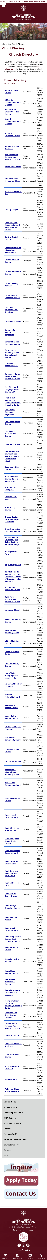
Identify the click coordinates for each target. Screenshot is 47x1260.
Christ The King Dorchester (11, 284)
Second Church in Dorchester (12, 960)
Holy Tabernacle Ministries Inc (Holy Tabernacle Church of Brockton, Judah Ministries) (13, 577)
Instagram (23, 1245)
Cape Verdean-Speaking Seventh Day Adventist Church (12, 226)
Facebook (19, 1245)
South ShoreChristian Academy (23, 16)
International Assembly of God (12, 631)
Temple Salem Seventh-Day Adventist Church (12, 1025)
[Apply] (21, 1185)
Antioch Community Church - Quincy (13, 121)
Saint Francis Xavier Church (11, 894)
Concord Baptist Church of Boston (12, 343)
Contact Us (30, 1258)
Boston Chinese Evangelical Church (13, 179)
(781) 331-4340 (28, 1230)
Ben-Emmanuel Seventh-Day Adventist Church (12, 157)
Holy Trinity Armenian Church (12, 588)
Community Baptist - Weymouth (10, 332)
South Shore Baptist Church (11, 972)
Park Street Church (13, 761)
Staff (15, 1)
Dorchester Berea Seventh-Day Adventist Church (12, 376)
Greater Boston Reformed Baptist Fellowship (12, 519)
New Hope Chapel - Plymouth (13, 728)
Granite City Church (10, 508)
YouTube (28, 1245)
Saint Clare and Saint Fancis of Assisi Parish (11, 873)
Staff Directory (17, 1258)
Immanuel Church (12, 610)
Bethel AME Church (13, 166)
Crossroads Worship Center (11, 364)
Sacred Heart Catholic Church (11, 816)
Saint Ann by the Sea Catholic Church (12, 841)
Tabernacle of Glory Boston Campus (11, 1015)
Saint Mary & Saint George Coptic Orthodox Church (13, 938)
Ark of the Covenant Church (12, 134)
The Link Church (12, 1035)
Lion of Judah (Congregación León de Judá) (11, 675)
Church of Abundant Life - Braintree (11, 309)
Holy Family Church (13, 564)
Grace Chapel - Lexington (11, 488)
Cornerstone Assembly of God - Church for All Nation (12, 353)
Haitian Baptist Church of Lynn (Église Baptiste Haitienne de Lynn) (13, 541)
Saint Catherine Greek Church (11, 862)
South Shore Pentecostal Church (10, 981)
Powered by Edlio (23, 1250)
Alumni (20, 1)
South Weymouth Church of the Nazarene (12, 992)
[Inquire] (21, 1172)
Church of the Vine (13, 321)
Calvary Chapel (11, 209)
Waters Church (11, 1079)
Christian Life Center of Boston (12, 296)
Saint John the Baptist (11, 918)
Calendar (5, 1258)
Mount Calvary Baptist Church (11, 717)
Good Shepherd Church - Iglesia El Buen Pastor (12, 478)
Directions (41, 1258)
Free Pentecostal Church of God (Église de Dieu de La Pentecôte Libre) (12, 456)
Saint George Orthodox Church (12, 906)
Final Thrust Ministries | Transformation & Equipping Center (13, 401)
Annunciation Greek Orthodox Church (12, 111)
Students (10, 1)
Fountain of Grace (12, 444)
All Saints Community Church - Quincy (13, 102)
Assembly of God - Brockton (12, 147)
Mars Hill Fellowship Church (12, 695)
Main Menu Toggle (3, 5)
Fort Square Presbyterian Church (10, 433)
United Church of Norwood (12, 1067)
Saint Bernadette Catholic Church (12, 851)
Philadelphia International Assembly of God (12, 772)
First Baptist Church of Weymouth (10, 412)
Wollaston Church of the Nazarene (12, 1090)
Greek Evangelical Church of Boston (12, 530)
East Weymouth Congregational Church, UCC (12, 389)
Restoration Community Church (13, 784)
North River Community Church (13, 738)
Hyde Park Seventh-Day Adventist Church (12, 599)
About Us (6, 44)
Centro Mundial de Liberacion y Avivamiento (13, 250)
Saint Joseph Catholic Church (11, 929)
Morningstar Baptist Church (11, 706)
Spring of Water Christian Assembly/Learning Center (13, 1004)
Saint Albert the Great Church (12, 829)
